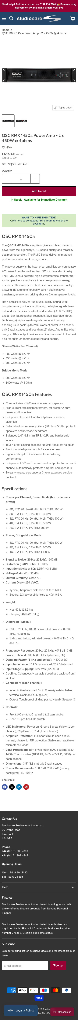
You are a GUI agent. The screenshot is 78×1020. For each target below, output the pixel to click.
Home (5, 29)
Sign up (58, 965)
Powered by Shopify (39, 1013)
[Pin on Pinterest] (26, 787)
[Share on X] (12, 787)
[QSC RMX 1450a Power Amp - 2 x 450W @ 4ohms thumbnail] (21, 121)
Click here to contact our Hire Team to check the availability (39, 220)
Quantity (7, 170)
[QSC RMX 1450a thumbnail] (8, 121)
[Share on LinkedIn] (19, 787)
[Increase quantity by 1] (35, 179)
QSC (9, 146)
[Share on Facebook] (5, 787)
